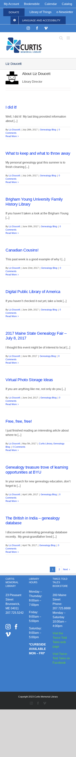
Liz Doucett (14, 129)
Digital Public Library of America (33, 291)
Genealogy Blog (48, 129)
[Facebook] (16, 626)
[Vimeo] (8, 634)
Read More (11, 136)
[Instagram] (8, 626)
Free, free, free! (19, 421)
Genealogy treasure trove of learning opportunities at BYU (37, 469)
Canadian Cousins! (22, 250)
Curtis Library (45, 443)
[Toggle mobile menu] (68, 38)
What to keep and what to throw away (38, 153)
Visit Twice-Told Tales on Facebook (61, 658)
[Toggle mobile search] (61, 38)
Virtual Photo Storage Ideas (29, 379)
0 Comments (19, 447)
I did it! (11, 107)
